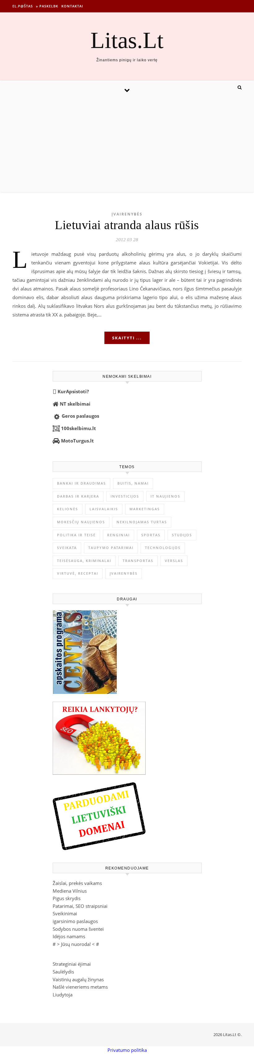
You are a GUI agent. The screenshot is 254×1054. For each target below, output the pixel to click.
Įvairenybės (127, 214)
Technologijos (163, 547)
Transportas (138, 560)
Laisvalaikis (104, 509)
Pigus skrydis (67, 898)
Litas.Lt (127, 40)
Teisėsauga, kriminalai (84, 560)
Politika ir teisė (76, 535)
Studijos (182, 535)
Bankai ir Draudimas (81, 483)
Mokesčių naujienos (81, 522)
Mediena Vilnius (70, 891)
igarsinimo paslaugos (75, 921)
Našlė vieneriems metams (80, 987)
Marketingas (144, 509)
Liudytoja (62, 994)
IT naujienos (165, 496)
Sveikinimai (65, 913)
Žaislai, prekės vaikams (77, 883)
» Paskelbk (47, 6)
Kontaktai (72, 6)
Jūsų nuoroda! (76, 944)
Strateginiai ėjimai (72, 964)
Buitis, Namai (133, 483)
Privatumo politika (127, 1050)
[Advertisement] (127, 145)
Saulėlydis (63, 972)
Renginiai (118, 535)
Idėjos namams (69, 936)
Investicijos (125, 496)
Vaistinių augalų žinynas (78, 979)
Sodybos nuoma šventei (78, 929)
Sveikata (67, 547)
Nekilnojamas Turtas (141, 522)
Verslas (174, 560)
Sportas (150, 535)
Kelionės (67, 509)
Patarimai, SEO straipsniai (80, 906)
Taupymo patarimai (111, 547)
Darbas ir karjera (78, 496)
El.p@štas (22, 6)
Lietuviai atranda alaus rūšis (127, 225)
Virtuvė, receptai (77, 573)
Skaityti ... (127, 338)
